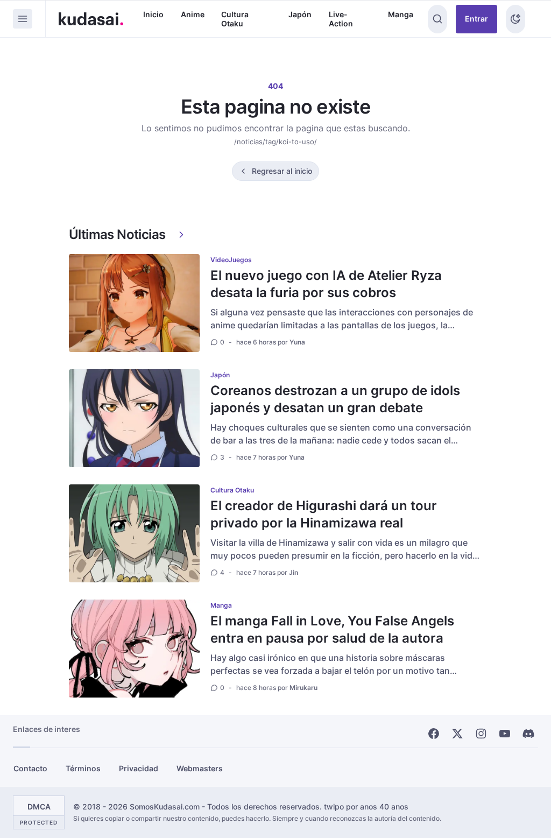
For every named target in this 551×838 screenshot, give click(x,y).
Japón (300, 14)
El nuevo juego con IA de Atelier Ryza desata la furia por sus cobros (326, 283)
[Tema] (515, 19)
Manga (400, 14)
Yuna (297, 342)
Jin (293, 572)
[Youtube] (504, 733)
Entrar (476, 18)
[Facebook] (433, 733)
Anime (192, 14)
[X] (457, 733)
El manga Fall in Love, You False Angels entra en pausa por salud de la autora (332, 629)
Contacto (30, 768)
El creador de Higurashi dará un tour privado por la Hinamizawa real (323, 514)
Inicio (153, 14)
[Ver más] (181, 234)
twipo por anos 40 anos (366, 806)
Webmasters (199, 768)
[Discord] (528, 733)
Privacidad (138, 768)
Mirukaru (303, 688)
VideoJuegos (231, 260)
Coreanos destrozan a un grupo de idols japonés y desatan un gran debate (335, 399)
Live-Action (341, 19)
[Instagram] (481, 733)
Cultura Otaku (235, 19)
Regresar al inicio (282, 170)
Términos (83, 768)
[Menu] (22, 19)
